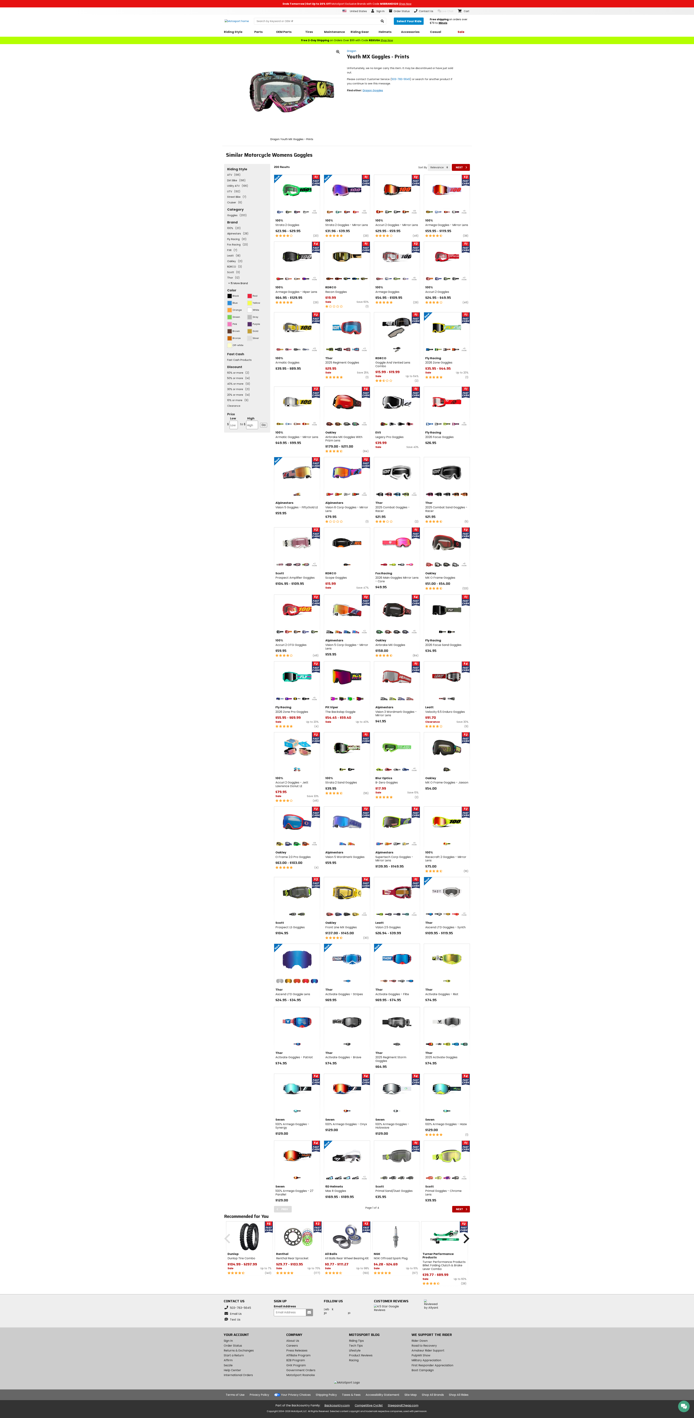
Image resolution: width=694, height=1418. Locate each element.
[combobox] (439, 167)
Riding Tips (356, 1341)
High (247, 421)
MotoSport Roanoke (300, 1375)
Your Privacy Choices (296, 1394)
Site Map (410, 1395)
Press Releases (296, 1350)
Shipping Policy (326, 1395)
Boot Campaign (423, 1370)
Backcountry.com (337, 1405)
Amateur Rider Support (428, 1350)
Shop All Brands (433, 1395)
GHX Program (296, 1365)
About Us (292, 1341)
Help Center (232, 1370)
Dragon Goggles (373, 90)
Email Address (285, 1306)
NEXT (459, 167)
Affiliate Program (298, 1355)
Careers (292, 1346)
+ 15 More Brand (238, 283)
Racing (354, 1360)
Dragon (351, 51)
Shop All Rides (458, 1395)
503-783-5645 (401, 79)
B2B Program (295, 1360)
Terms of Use (235, 1395)
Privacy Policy (259, 1395)
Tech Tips (356, 1346)
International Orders (238, 1375)
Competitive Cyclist (369, 1405)
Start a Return (234, 1355)
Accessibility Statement (382, 1395)
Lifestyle (355, 1350)
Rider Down (420, 1341)
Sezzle (228, 1365)
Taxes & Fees (351, 1395)
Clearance (233, 406)
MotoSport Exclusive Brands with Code (347, 4)
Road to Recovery (424, 1346)
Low (231, 421)
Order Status (233, 1346)
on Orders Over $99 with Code (347, 40)
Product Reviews (360, 1355)
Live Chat (447, 11)
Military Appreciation (426, 1360)
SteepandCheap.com (403, 1405)
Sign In (228, 1341)
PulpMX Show (421, 1355)
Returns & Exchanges (239, 1350)
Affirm (228, 1360)
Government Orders (300, 1370)
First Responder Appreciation (432, 1365)
